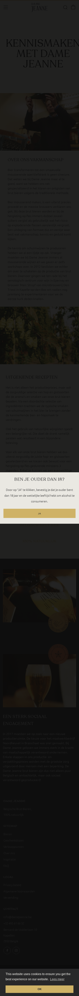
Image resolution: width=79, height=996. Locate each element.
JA (39, 513)
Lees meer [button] (57, 979)
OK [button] (40, 989)
